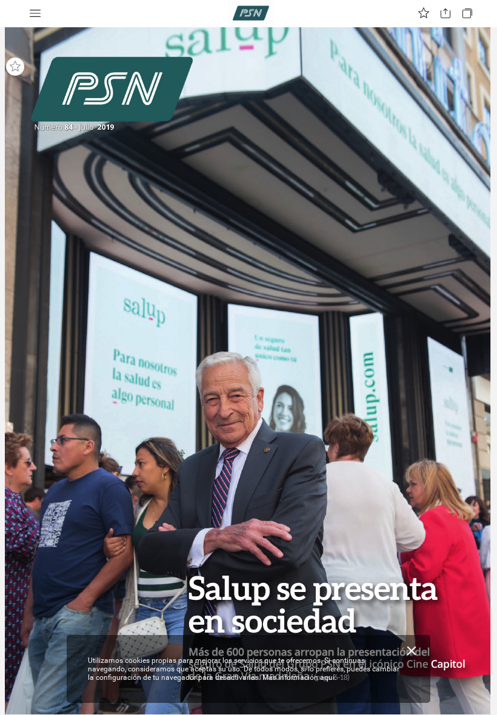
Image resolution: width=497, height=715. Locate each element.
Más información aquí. (299, 677)
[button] (35, 13)
